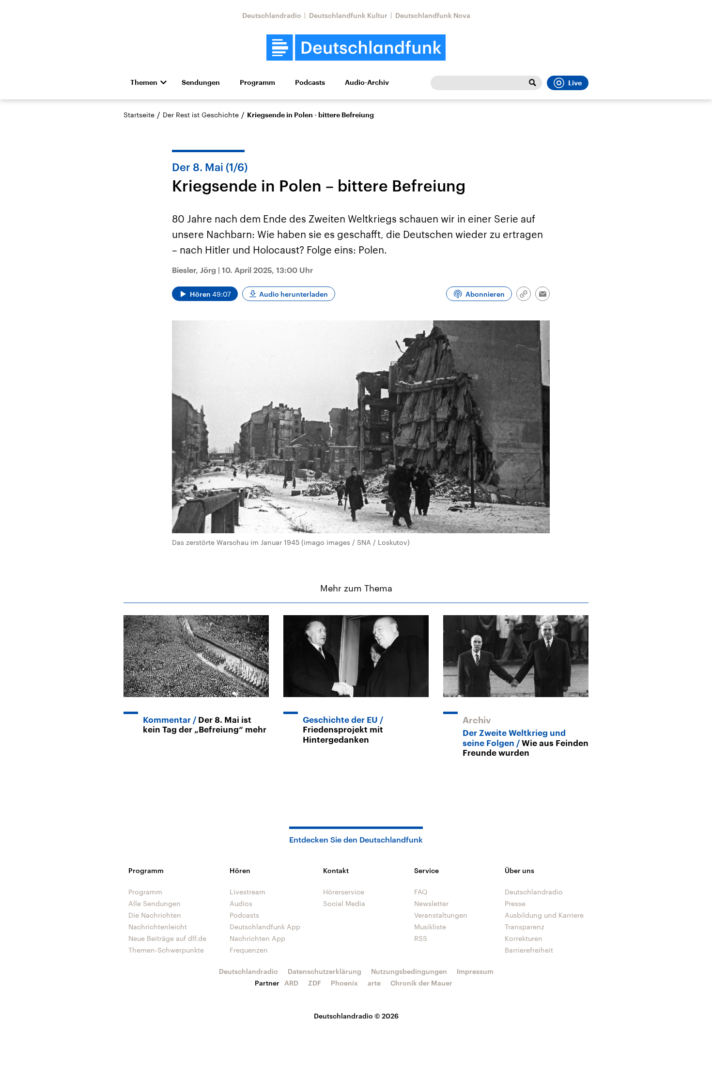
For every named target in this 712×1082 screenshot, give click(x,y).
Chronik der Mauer (421, 983)
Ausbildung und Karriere (544, 915)
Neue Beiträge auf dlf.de (167, 938)
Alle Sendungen (154, 903)
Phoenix (344, 983)
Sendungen (201, 82)
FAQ (421, 892)
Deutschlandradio (271, 15)
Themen (143, 82)
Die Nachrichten (154, 915)
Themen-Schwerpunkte (166, 950)
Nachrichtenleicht (157, 927)
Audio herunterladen (293, 294)
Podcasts (310, 82)
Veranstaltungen (440, 915)
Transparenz (524, 927)
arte (374, 983)
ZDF (314, 983)
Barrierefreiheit (529, 950)
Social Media (344, 903)
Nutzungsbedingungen (409, 971)
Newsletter (431, 903)
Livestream (247, 892)
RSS (420, 938)
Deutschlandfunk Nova (432, 15)
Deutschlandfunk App (265, 927)
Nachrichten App (257, 938)
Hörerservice (343, 892)
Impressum (475, 971)
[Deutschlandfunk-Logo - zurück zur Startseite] (356, 47)
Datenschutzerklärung (324, 971)
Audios (241, 903)
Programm (257, 82)
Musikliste (430, 927)
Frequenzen (249, 950)
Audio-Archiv (367, 82)
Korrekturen (523, 938)
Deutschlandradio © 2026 (356, 1016)
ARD (291, 983)
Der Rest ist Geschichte (201, 115)
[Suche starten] (532, 83)
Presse (515, 903)
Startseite (139, 115)
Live (575, 83)
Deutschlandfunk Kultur (348, 15)
